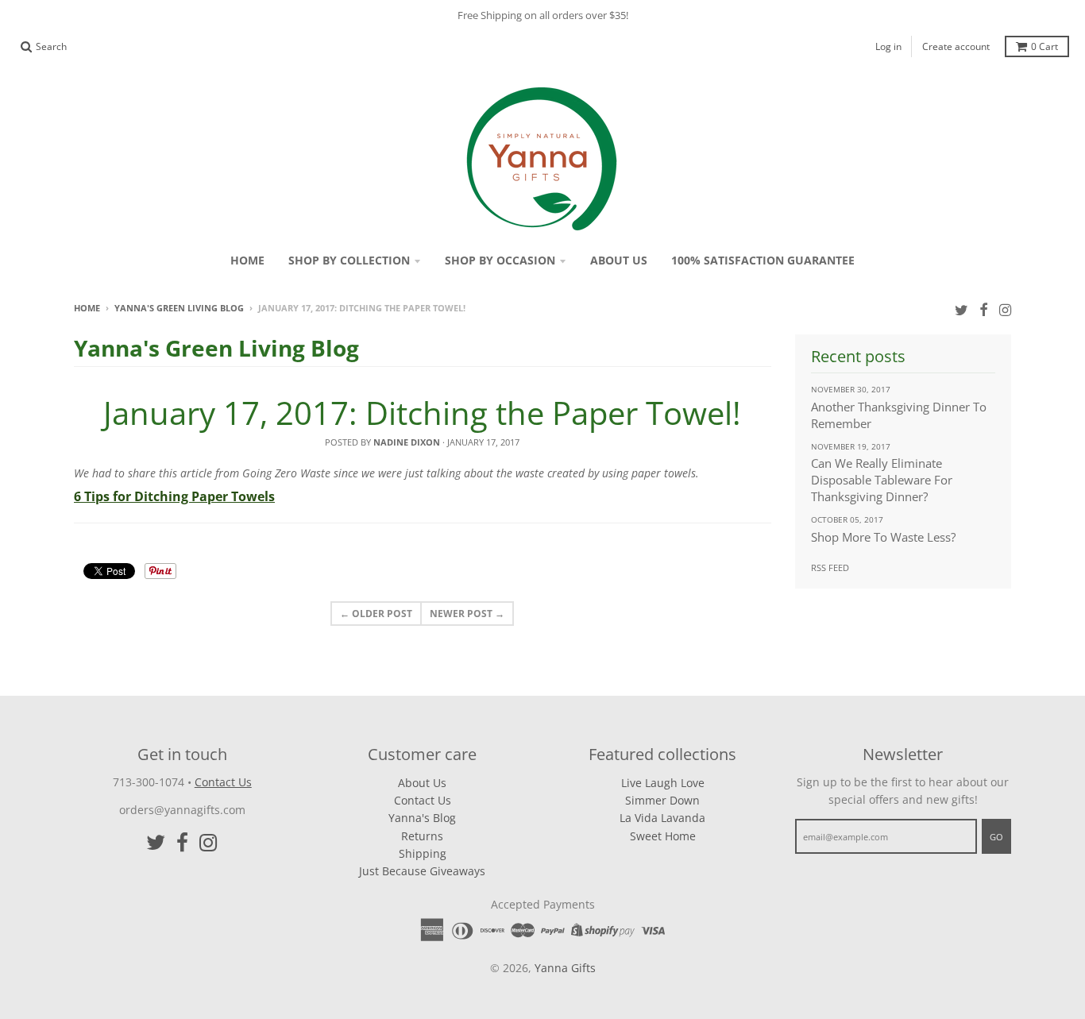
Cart (1044, 46)
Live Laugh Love (663, 782)
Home (87, 308)
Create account (956, 46)
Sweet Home (663, 835)
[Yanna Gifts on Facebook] (983, 309)
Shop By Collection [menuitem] (349, 260)
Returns (422, 835)
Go (996, 837)
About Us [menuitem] (618, 260)
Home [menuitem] (247, 260)
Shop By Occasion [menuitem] (500, 260)
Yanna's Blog (422, 817)
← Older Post (376, 613)
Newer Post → (467, 613)
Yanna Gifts (565, 967)
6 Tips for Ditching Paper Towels (174, 496)
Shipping (422, 853)
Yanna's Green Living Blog (179, 308)
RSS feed (830, 567)
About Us (422, 782)
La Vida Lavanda (662, 817)
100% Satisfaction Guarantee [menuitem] (763, 260)
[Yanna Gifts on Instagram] (1005, 309)
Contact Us (223, 781)
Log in (888, 46)
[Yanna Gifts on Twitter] (961, 309)
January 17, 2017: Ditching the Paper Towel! (422, 412)
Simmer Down (662, 800)
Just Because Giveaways (422, 870)
